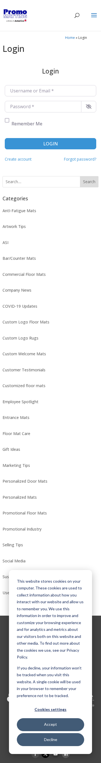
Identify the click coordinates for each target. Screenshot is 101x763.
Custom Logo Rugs (20, 338)
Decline (50, 739)
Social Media (14, 561)
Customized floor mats (24, 385)
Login (50, 144)
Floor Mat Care (16, 433)
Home (70, 37)
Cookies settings (50, 709)
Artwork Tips (14, 226)
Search (89, 181)
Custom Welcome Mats (24, 353)
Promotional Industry (22, 529)
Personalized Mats (20, 497)
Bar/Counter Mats (19, 258)
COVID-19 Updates (20, 306)
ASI (5, 242)
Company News (17, 290)
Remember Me (27, 124)
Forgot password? (80, 159)
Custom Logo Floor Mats (26, 322)
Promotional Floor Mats (25, 513)
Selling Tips (13, 544)
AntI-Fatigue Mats (19, 210)
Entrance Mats (16, 417)
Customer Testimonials (24, 369)
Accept (50, 724)
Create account (18, 159)
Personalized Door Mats (25, 481)
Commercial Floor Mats (24, 274)
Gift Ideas (11, 449)
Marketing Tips (16, 465)
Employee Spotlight (20, 401)
